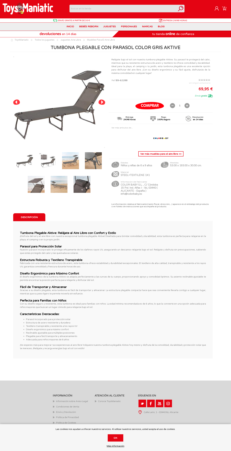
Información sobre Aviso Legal (72, 401)
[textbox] (123, 8)
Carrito (224, 8)
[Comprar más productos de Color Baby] (161, 145)
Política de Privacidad (67, 417)
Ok (115, 437)
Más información (115, 446)
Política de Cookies (66, 422)
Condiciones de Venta (67, 406)
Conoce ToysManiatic (109, 401)
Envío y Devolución (66, 412)
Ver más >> (160, 153)
